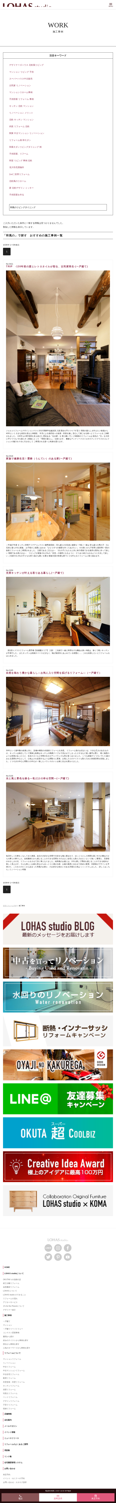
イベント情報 (9, 1432)
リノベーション (9, 1363)
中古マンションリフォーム (14, 1371)
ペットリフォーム (10, 1397)
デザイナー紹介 (9, 1310)
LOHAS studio (28, 5)
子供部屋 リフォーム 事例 (21, 99)
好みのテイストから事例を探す (15, 1340)
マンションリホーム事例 (20, 92)
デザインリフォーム (11, 1401)
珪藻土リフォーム (10, 1393)
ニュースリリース (11, 1438)
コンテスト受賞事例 (11, 1333)
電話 (20, 1497)
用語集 (7, 1450)
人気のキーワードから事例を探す (16, 1348)
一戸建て (6, 1321)
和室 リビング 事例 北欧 (20, 160)
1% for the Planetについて (13, 1306)
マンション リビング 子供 (21, 72)
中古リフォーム (9, 1367)
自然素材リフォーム (11, 1287)
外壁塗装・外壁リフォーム (14, 1382)
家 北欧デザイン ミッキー (21, 188)
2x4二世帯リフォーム (19, 174)
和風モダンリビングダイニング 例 (25, 147)
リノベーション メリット (21, 113)
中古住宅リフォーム (11, 1374)
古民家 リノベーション (20, 85)
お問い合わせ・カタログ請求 (15, 1482)
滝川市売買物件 (16, 167)
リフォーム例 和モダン (20, 140)
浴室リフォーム (9, 1390)
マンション (7, 1325)
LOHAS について (10, 1291)
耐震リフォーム (9, 1378)
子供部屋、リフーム (18, 154)
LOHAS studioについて (14, 1273)
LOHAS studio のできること (14, 1295)
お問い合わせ (9, 1469)
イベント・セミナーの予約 (14, 1478)
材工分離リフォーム (11, 1283)
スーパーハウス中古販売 (20, 78)
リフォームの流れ (10, 1298)
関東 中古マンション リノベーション (26, 133)
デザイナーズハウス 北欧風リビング (26, 65)
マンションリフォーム (12, 1359)
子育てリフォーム (10, 1405)
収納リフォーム (9, 1409)
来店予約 (6, 1475)
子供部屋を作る (16, 194)
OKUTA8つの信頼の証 (12, 1279)
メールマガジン (10, 1426)
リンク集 (8, 1456)
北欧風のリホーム (17, 181)
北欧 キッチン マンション (21, 119)
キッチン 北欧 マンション (21, 106)
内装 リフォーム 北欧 (19, 126)
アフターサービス (10, 1302)
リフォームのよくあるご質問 (16, 1444)
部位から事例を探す (11, 1344)
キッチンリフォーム (11, 1386)
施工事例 (8, 1315)
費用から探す (8, 1337)
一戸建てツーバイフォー (13, 1329)
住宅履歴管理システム (13, 1462)
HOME (7, 1267)
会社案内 (8, 1420)
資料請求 (58, 1497)
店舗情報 (8, 1414)
